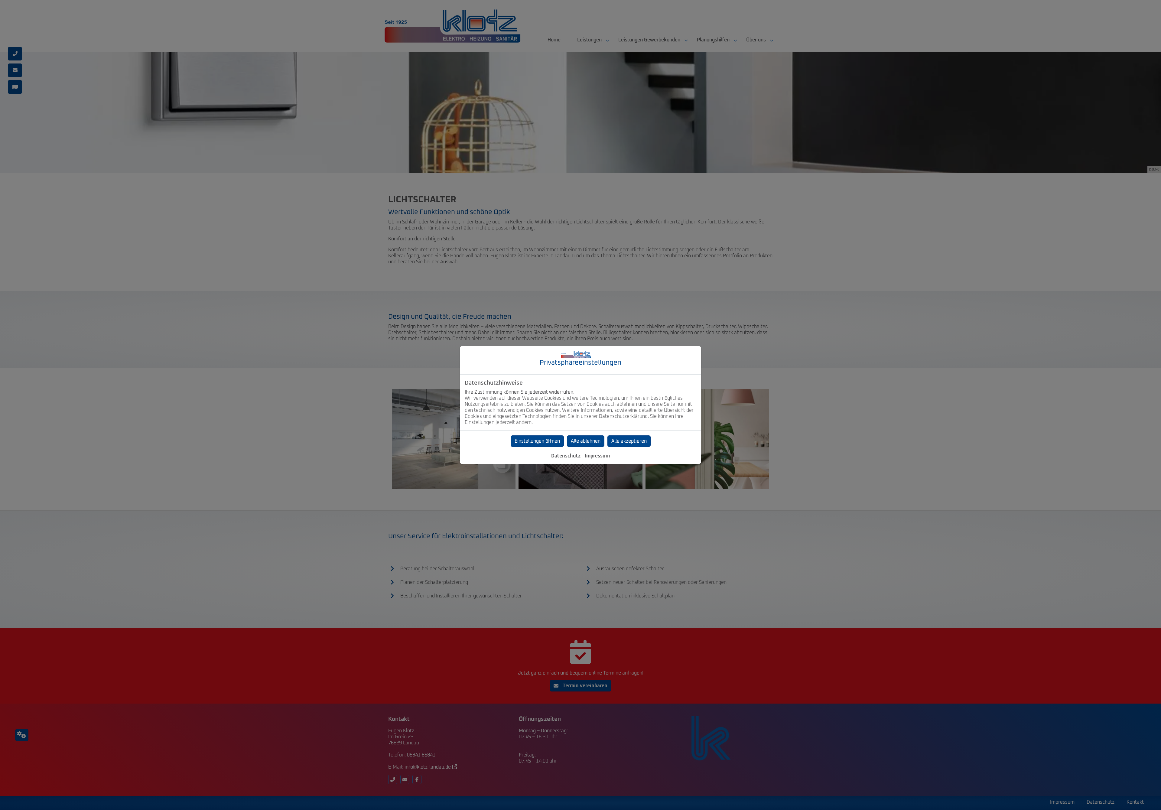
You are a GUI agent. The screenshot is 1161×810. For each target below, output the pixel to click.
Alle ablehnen (585, 441)
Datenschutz (565, 456)
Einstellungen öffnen (537, 441)
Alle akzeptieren (629, 441)
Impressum (597, 456)
